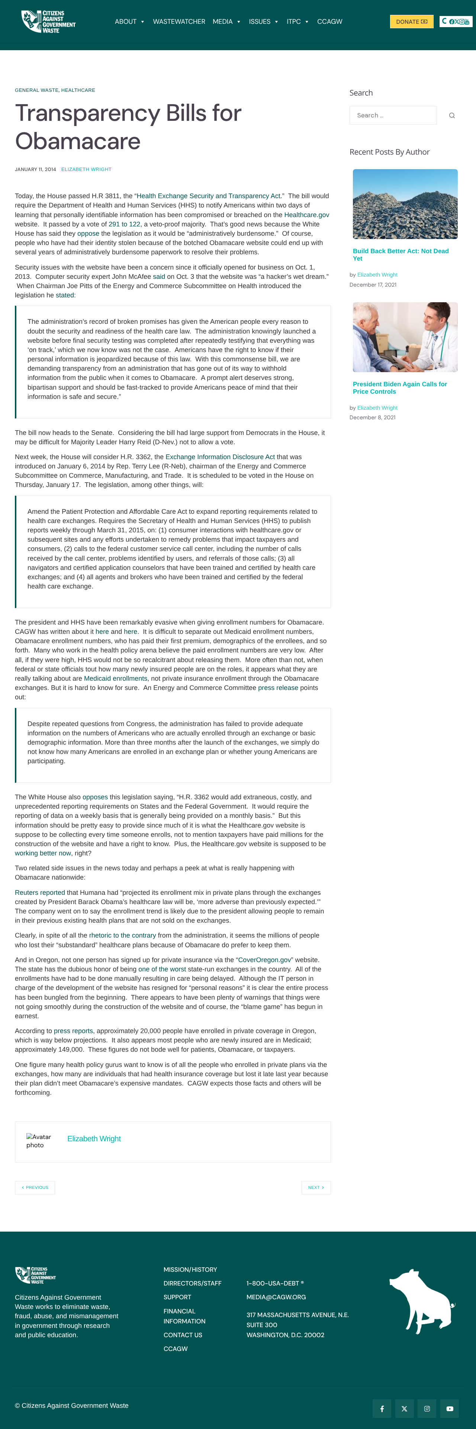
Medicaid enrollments (115, 678)
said (159, 276)
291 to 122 (124, 224)
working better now (43, 853)
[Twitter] (404, 1408)
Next (314, 1188)
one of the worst (162, 969)
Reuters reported (40, 892)
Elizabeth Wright (86, 169)
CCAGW (329, 21)
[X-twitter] (457, 21)
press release (278, 687)
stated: (66, 295)
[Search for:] (393, 115)
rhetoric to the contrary (122, 935)
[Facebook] (451, 21)
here (102, 631)
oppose (88, 233)
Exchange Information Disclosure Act (220, 457)
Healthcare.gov (306, 215)
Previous (37, 1188)
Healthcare (78, 90)
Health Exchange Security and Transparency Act (208, 196)
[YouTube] (449, 1408)
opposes (95, 797)
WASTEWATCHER (179, 21)
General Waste (37, 90)
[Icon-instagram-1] (461, 21)
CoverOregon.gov (264, 960)
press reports (73, 1031)
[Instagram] (427, 1408)
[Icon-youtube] (467, 21)
